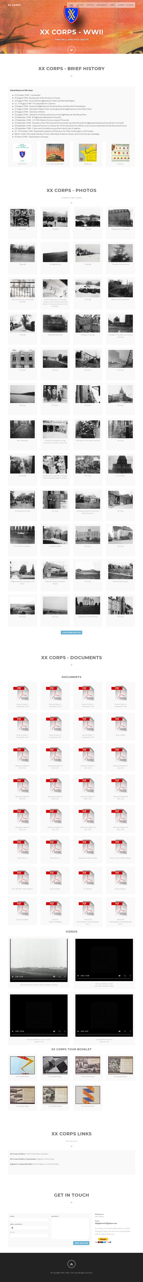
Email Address (16, 1224)
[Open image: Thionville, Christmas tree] (120, 253)
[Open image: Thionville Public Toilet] (55, 323)
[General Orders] (55, 877)
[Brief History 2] (55, 847)
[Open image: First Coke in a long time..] (22, 535)
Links (112, 5)
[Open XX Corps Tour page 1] (22, 1065)
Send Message (81, 1243)
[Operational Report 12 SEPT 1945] (120, 816)
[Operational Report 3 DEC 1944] (88, 754)
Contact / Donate (126, 5)
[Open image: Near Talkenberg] (22, 429)
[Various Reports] (120, 877)
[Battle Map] (88, 152)
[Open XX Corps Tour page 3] (88, 1065)
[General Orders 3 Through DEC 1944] (88, 693)
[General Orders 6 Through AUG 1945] (55, 724)
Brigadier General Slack (46, 1159)
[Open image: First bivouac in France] (22, 499)
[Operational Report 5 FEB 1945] (22, 785)
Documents (102, 5)
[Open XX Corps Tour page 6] (55, 1095)
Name (12, 1216)
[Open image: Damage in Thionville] (88, 323)
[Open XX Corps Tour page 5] (22, 1095)
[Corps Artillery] (120, 724)
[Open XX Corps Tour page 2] (55, 1065)
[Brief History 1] (22, 847)
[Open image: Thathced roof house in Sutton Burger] (55, 570)
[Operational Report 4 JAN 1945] (120, 754)
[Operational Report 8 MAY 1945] (120, 785)
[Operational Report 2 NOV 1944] (55, 754)
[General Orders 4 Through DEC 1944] (120, 693)
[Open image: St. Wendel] (22, 464)
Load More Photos (71, 633)
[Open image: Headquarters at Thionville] (120, 218)
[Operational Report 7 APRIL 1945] (88, 785)
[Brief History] (22, 152)
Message (55, 1216)
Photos (90, 5)
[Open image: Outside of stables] (55, 535)
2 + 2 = (12, 1232)
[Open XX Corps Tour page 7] (88, 1095)
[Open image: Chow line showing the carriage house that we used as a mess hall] (55, 429)
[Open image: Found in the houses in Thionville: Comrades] (22, 288)
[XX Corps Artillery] (22, 908)
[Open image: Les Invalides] (120, 464)
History (80, 5)
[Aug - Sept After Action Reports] (22, 877)
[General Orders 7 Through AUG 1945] (88, 724)
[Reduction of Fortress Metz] (88, 847)
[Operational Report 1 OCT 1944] (22, 754)
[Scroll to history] (71, 50)
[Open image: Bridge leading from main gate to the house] (22, 570)
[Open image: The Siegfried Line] (55, 253)
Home (71, 5)
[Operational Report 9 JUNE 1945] (22, 816)
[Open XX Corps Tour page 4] (120, 1065)
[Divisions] (120, 152)
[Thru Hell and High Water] (55, 152)
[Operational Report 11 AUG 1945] (88, 816)
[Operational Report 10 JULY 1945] (55, 816)
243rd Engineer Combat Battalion (46, 1164)
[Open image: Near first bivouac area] (120, 570)
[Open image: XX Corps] (22, 218)
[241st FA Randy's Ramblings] (55, 908)
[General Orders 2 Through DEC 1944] (55, 693)
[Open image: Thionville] (55, 218)
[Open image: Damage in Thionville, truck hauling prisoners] (120, 323)
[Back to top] (71, 1264)
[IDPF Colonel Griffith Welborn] (120, 847)
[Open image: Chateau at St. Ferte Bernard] (88, 605)
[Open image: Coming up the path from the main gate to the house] (88, 499)
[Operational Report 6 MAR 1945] (55, 785)
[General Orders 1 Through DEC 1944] (22, 693)
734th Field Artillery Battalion (37, 1154)
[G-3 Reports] (88, 877)
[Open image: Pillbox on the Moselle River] (120, 288)
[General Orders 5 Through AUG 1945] (22, 724)
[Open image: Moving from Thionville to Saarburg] (88, 429)
